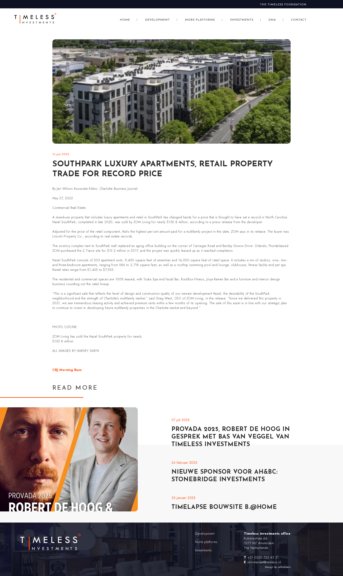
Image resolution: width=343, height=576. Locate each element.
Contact (298, 19)
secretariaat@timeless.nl (264, 562)
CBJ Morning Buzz (67, 370)
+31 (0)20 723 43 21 (263, 557)
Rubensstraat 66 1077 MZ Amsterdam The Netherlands (259, 543)
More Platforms (200, 19)
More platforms (206, 542)
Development (157, 19)
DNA (272, 19)
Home (125, 19)
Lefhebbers (284, 567)
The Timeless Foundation (283, 4)
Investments (241, 19)
